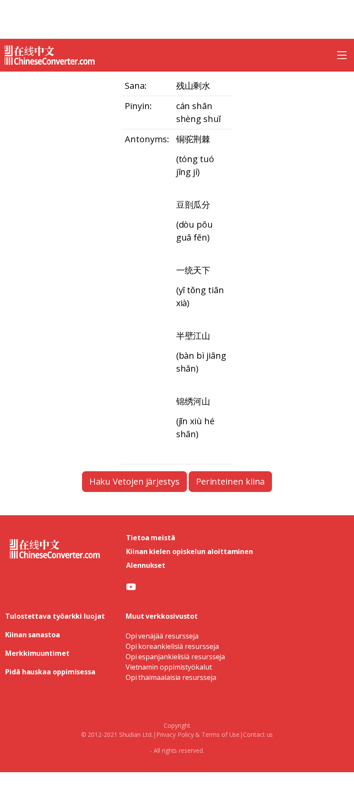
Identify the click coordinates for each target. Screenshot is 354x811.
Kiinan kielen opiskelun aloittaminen (189, 551)
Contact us (258, 734)
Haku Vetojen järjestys (134, 481)
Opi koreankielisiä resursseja (172, 646)
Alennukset (145, 565)
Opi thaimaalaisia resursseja (171, 677)
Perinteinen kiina (230, 481)
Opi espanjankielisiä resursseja (175, 656)
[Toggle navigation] (342, 55)
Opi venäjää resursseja (162, 636)
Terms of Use (221, 734)
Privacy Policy (175, 734)
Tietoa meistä (150, 537)
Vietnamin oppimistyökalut (169, 667)
